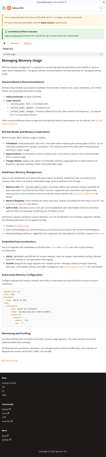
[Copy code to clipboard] (101, 291)
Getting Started (9, 383)
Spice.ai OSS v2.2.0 (44, 2)
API (3, 387)
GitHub (5, 439)
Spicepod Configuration (84, 193)
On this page (9, 54)
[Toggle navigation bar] (4, 8)
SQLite (53, 247)
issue (100, 233)
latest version (47, 22)
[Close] (104, 2)
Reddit (5, 409)
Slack (4, 413)
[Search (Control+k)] (101, 8)
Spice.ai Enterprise (13, 35)
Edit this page (11, 360)
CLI (3, 391)
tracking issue (21, 225)
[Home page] (4, 43)
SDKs (4, 395)
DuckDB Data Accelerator (75, 266)
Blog (4, 435)
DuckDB (64, 247)
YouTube (6, 421)
